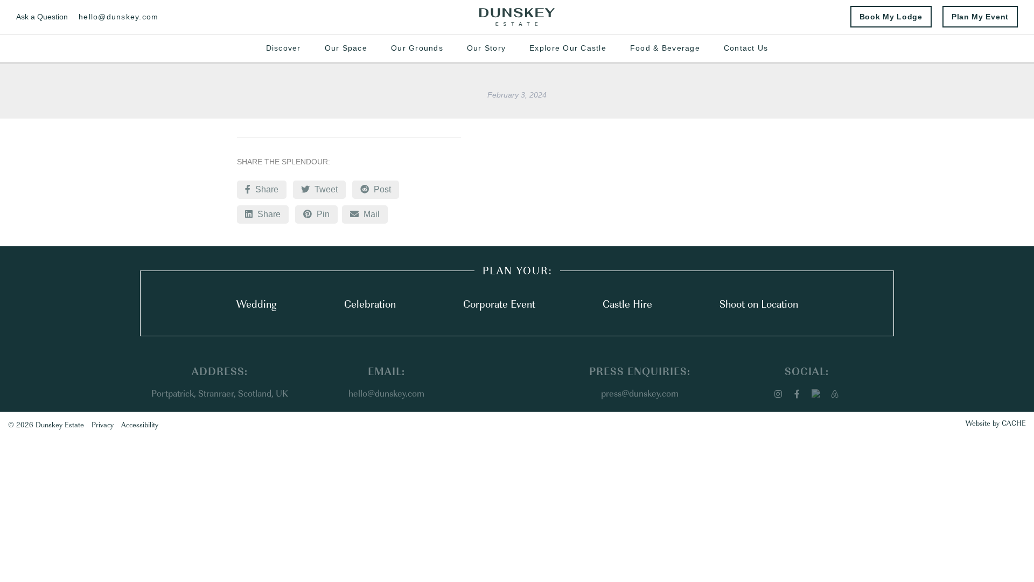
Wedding (256, 303)
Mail (374, 214)
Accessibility (139, 424)
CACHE (1014, 422)
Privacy (103, 424)
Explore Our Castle (567, 48)
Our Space (346, 48)
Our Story (486, 48)
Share (265, 189)
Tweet (325, 189)
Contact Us (746, 48)
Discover (283, 48)
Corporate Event (499, 303)
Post (381, 189)
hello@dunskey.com (118, 16)
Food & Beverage (665, 48)
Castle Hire (627, 303)
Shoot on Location (758, 303)
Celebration (370, 303)
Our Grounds (417, 48)
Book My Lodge (891, 16)
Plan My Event (980, 16)
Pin (322, 214)
